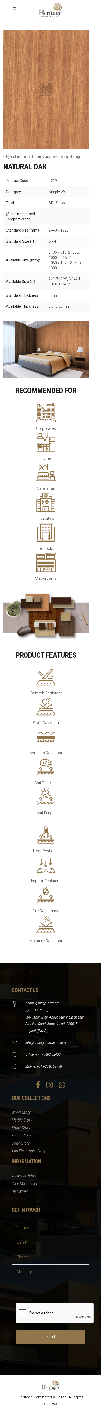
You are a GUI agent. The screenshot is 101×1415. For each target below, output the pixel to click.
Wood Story (21, 1112)
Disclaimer (20, 1191)
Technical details (24, 1175)
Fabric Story (21, 1135)
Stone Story (21, 1127)
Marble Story (22, 1120)
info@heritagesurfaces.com (45, 1042)
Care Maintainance (26, 1183)
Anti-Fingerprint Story (29, 1151)
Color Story (21, 1143)
